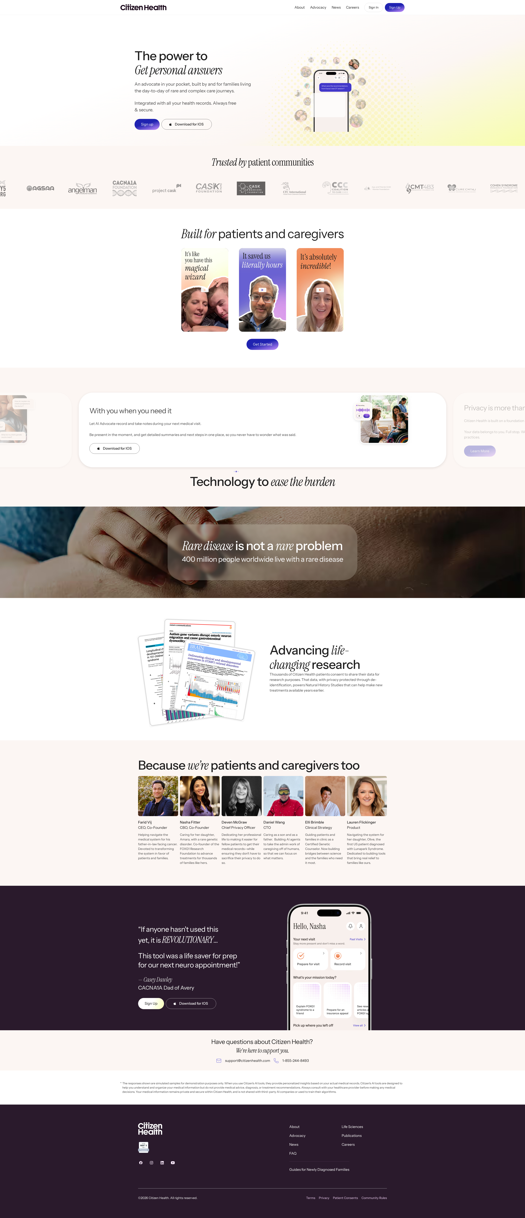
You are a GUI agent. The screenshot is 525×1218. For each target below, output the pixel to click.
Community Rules (374, 1198)
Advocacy (318, 7)
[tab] (234, 471)
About (299, 7)
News (336, 7)
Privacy (324, 1198)
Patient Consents (345, 1198)
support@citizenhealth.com (247, 1060)
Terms (310, 1198)
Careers (352, 7)
